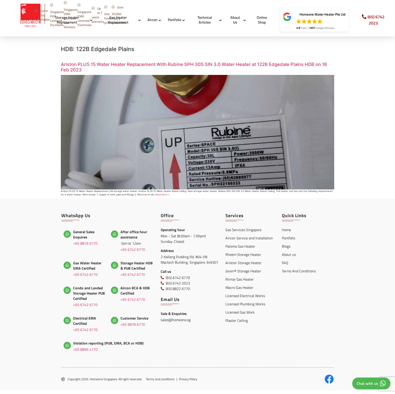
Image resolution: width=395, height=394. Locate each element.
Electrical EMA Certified (84, 320)
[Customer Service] (114, 320)
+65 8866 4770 (85, 349)
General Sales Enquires (84, 234)
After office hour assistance (133, 234)
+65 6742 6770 (132, 249)
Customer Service (134, 318)
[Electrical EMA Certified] (67, 320)
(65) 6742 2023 (376, 20)
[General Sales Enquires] (67, 234)
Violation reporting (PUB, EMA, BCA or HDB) (108, 343)
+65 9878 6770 (132, 324)
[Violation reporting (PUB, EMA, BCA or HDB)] (67, 345)
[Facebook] (329, 379)
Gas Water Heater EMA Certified (87, 265)
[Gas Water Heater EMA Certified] (67, 265)
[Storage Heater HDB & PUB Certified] (114, 265)
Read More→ (162, 194)
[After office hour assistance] (114, 234)
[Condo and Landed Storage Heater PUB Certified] (67, 290)
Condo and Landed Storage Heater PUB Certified (89, 293)
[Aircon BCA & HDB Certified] (114, 290)
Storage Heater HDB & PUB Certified (136, 265)
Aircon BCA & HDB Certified (135, 290)
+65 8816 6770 (85, 243)
